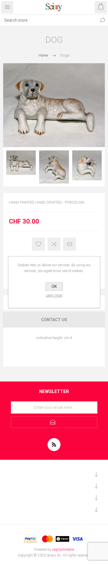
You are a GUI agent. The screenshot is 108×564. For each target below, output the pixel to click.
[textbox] (48, 20)
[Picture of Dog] (21, 162)
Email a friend (69, 244)
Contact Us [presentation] (54, 319)
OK (54, 286)
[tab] (54, 319)
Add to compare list (54, 244)
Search (102, 20)
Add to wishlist (38, 244)
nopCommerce (63, 550)
